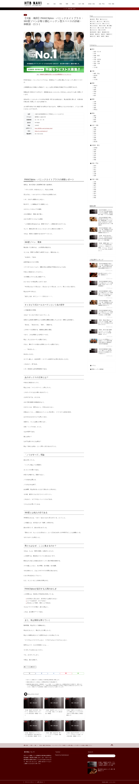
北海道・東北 (91, 3)
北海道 (95, 147)
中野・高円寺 (97, 59)
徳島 (95, 191)
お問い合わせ (40, 782)
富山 (95, 169)
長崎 (95, 139)
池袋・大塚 (97, 63)
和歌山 (95, 109)
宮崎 (95, 137)
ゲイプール (100, 21)
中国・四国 (111, 3)
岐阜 (95, 119)
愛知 (95, 115)
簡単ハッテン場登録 (97, 369)
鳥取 (95, 197)
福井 (95, 171)
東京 (48, 3)
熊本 (95, 131)
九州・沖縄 (81, 3)
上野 (95, 57)
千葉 (95, 87)
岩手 (95, 155)
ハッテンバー (93, 27)
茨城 (95, 91)
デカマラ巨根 (103, 25)
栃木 (95, 95)
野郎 (103, 36)
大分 (95, 135)
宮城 (95, 149)
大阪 (54, 3)
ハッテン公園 (101, 27)
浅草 (95, 65)
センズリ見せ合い (94, 25)
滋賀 (95, 107)
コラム (94, 365)
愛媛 (95, 183)
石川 (95, 167)
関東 (61, 3)
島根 (95, 189)
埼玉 (95, 93)
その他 (95, 67)
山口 (95, 187)
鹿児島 (95, 141)
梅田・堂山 (97, 73)
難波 (95, 77)
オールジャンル (104, 19)
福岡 (95, 127)
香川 (95, 193)
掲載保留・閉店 (106, 32)
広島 (95, 181)
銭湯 (108, 36)
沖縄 (95, 129)
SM (98, 19)
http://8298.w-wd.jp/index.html (43, 128)
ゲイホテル (107, 21)
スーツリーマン (106, 23)
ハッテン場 (109, 27)
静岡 (95, 121)
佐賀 (95, 133)
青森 (95, 159)
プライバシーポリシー (30, 782)
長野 (95, 175)
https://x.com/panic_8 (41, 131)
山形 (95, 153)
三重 (95, 117)
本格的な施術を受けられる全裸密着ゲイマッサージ (55, 74)
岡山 (95, 185)
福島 (95, 151)
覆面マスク (110, 34)
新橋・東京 (97, 55)
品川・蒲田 (97, 61)
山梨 (95, 173)
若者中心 (98, 34)
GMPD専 (93, 19)
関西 (67, 3)
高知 (95, 195)
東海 (73, 3)
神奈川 (95, 85)
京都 (95, 103)
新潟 (95, 165)
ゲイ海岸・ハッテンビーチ (96, 23)
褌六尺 (104, 34)
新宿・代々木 (97, 51)
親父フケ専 (93, 36)
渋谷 (95, 53)
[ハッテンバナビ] (33, 5)
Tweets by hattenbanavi (62, 755)
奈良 (95, 105)
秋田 (95, 157)
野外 (99, 36)
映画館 (92, 34)
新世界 (95, 75)
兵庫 (95, 101)
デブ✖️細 (110, 25)
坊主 (100, 32)
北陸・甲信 (101, 3)
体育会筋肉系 (93, 32)
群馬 (95, 89)
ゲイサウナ (93, 21)
